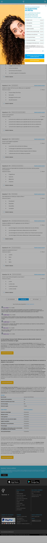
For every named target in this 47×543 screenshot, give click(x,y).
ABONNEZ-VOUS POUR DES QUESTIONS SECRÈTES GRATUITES (34, 56)
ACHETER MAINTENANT (34, 60)
